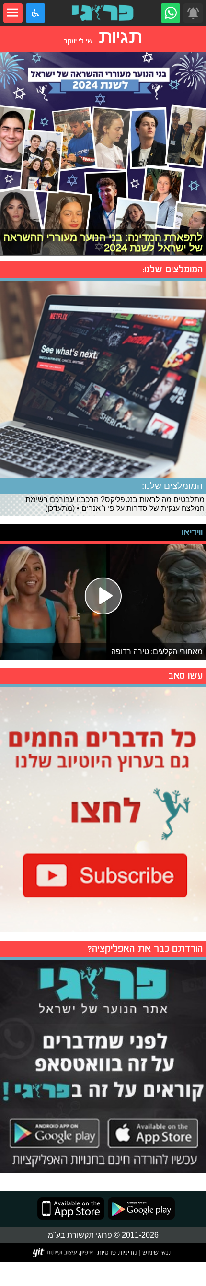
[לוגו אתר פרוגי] (103, 13)
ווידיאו (192, 532)
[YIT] (63, 1252)
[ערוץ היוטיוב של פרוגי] (103, 808)
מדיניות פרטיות (117, 1252)
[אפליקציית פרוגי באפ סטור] (70, 1208)
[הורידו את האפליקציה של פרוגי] (103, 1065)
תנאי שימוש (156, 1252)
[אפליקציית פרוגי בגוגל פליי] (139, 1208)
